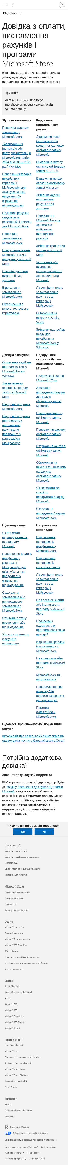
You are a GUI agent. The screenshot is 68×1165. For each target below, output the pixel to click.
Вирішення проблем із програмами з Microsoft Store (50, 646)
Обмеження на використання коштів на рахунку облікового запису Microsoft (51, 471)
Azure (7, 998)
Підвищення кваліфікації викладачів (22, 957)
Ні (44, 832)
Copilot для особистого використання (22, 856)
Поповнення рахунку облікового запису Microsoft (51, 434)
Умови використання (14, 1152)
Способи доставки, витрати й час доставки (15, 275)
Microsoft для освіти (14, 927)
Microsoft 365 (11, 862)
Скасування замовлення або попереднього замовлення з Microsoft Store (13, 601)
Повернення (10, 903)
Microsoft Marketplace (15, 1069)
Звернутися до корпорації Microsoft (21, 1147)
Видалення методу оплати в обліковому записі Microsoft (50, 182)
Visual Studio (11, 1087)
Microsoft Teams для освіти (17, 939)
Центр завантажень (14, 897)
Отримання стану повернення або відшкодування (14, 622)
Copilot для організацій (16, 850)
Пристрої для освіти (14, 933)
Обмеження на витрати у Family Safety (47, 317)
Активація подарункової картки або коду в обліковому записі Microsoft (50, 397)
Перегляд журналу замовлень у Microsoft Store (15, 132)
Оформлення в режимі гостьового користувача (15, 308)
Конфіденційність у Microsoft (18, 1110)
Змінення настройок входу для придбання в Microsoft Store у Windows (50, 338)
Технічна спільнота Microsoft (18, 1063)
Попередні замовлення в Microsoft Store (12, 238)
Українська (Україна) (19, 1126)
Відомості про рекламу (15, 1158)
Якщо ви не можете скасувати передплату (15, 638)
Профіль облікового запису (17, 892)
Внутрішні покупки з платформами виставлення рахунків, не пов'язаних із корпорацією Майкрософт (16, 429)
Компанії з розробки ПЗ (16, 1081)
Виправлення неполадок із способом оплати (48, 562)
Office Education (12, 951)
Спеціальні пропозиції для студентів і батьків (26, 963)
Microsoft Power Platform (16, 1075)
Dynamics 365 (11, 1004)
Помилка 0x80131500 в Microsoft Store (46, 712)
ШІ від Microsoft (12, 986)
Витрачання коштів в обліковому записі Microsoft (51, 450)
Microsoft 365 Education (16, 945)
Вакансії (8, 1104)
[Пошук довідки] (13, 5)
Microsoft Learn (12, 1051)
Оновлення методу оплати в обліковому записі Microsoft (50, 166)
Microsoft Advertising (14, 1016)
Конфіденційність (49, 1147)
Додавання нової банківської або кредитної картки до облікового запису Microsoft (50, 145)
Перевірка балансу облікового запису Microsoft (49, 417)
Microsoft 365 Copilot (14, 1022)
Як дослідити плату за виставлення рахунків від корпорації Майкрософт (49, 296)
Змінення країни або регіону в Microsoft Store (50, 250)
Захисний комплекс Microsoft (18, 992)
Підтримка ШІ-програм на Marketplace (23, 1057)
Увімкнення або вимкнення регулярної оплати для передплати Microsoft (49, 271)
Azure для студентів (14, 969)
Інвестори (9, 1116)
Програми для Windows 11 (17, 874)
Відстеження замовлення (17, 909)
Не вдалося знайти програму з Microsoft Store (50, 662)
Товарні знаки (33, 1152)
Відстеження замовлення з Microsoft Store (12, 292)
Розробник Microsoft (14, 1045)
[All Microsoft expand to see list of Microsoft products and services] (4, 5)
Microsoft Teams (12, 1028)
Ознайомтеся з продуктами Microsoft (22, 868)
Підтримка (10, 13)
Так (23, 832)
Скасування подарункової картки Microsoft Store (50, 513)
